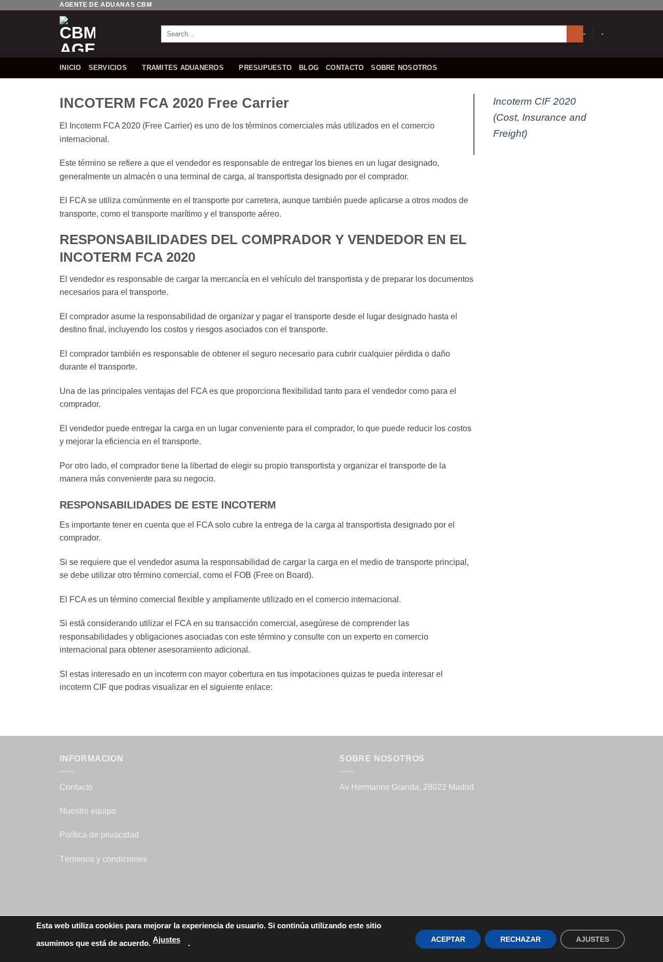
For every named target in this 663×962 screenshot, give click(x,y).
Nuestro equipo (88, 811)
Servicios (108, 68)
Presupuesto (265, 68)
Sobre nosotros (404, 68)
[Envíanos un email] (598, 5)
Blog (309, 68)
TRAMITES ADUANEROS (183, 68)
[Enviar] (575, 34)
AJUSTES (592, 939)
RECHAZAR (520, 939)
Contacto (345, 68)
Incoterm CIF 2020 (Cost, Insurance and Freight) (539, 117)
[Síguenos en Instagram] (578, 5)
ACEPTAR (448, 939)
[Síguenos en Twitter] (588, 5)
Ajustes (166, 940)
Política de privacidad (99, 834)
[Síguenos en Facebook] (569, 5)
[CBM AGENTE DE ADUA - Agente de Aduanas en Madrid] (103, 34)
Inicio (70, 68)
